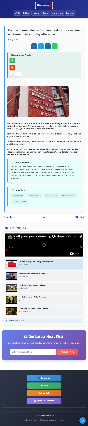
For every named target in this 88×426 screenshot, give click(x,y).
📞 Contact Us (44, 378)
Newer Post (9, 217)
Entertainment (57, 13)
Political (26, 13)
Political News (34, 195)
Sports (45, 13)
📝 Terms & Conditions (44, 400)
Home (44, 217)
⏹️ (12, 67)
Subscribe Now (67, 352)
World (17, 13)
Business (69, 13)
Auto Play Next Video (16, 321)
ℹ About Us (44, 385)
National (36, 13)
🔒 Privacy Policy (44, 393)
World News (17, 195)
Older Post (79, 217)
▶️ (12, 60)
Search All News (19, 201)
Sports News (51, 195)
